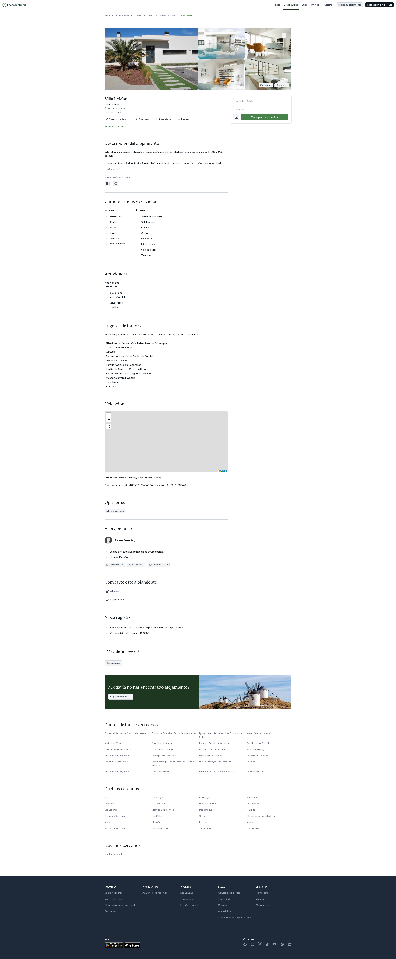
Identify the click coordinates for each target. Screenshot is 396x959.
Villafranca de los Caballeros (261, 816)
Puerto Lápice (159, 803)
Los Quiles (157, 816)
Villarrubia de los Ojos (163, 809)
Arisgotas (251, 822)
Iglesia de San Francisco (117, 755)
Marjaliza (251, 809)
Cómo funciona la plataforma (234, 917)
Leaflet (198, 470)
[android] (114, 945)
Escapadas (186, 892)
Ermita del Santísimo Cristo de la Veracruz (126, 733)
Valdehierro (205, 828)
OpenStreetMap (220, 470)
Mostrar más (111, 168)
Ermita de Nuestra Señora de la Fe (216, 771)
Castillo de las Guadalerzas (260, 743)
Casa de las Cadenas (257, 755)
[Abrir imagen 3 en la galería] (268, 43)
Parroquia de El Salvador (164, 755)
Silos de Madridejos (257, 749)
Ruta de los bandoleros (164, 749)
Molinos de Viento (114, 743)
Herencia (203, 822)
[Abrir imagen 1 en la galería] (151, 59)
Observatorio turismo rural (120, 905)
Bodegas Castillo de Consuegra (215, 743)
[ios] (132, 945)
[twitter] (260, 945)
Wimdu (260, 899)
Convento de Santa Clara (212, 749)
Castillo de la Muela (162, 743)
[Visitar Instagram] (115, 183)
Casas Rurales (291, 4)
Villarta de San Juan (115, 828)
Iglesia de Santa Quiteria (117, 771)
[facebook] (245, 945)
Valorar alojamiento (115, 511)
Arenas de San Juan (115, 816)
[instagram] (252, 945)
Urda (107, 797)
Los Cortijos (253, 828)
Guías (304, 4)
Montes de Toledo (114, 854)
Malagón (156, 822)
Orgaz (202, 816)
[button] (163, 440)
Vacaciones (187, 899)
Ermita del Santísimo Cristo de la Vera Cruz (174, 733)
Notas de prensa (114, 899)
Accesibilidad (225, 911)
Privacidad (224, 899)
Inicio (277, 4)
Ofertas (315, 4)
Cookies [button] (222, 905)
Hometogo (262, 892)
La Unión (251, 761)
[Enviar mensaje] (236, 117)
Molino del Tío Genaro (210, 755)
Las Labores (253, 803)
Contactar (110, 911)
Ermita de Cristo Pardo (116, 761)
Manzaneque (205, 809)
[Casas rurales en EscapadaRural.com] (14, 5)
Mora (107, 822)
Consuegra (157, 797)
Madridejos (205, 797)
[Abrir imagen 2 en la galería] (221, 43)
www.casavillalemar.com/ (117, 177)
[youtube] (275, 945)
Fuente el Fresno (207, 803)
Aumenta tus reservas (155, 892)
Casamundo (263, 905)
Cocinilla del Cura (255, 771)
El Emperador (253, 797)
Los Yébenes (111, 809)
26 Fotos (268, 85)
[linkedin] (289, 945)
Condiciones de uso (229, 892)
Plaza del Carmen (161, 771)
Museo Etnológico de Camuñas (215, 761)
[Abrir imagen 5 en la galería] (268, 74)
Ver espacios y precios (264, 117)
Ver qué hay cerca (116, 108)
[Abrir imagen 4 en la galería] (221, 74)
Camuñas (109, 803)
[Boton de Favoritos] (284, 35)
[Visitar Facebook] (107, 183)
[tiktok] (267, 945)
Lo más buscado (189, 905)
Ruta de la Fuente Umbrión (118, 749)
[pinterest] (282, 945)
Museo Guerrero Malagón (259, 733)
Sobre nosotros (114, 892)
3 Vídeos (283, 85)
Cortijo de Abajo (160, 828)
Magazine (327, 4)
